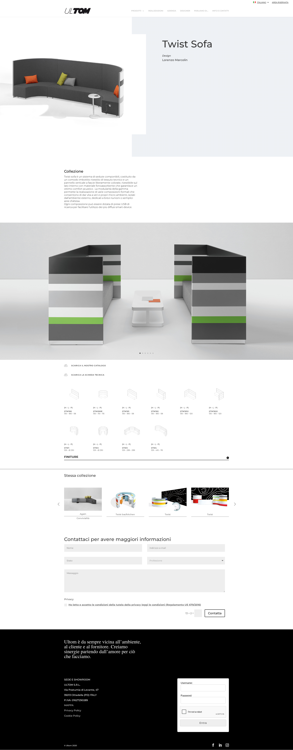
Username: (187, 683)
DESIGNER (185, 11)
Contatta (215, 613)
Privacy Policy (72, 710)
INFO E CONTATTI (220, 11)
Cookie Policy (72, 715)
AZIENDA (171, 11)
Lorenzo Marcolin (175, 60)
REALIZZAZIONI (155, 11)
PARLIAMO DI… (201, 11)
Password (186, 695)
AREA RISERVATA (280, 3)
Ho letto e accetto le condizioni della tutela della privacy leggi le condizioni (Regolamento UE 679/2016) (135, 604)
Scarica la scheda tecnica (87, 375)
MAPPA (69, 705)
